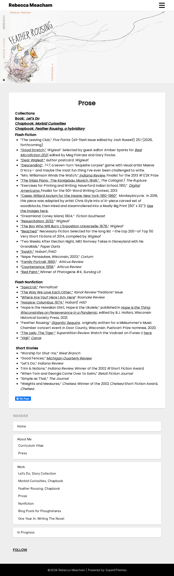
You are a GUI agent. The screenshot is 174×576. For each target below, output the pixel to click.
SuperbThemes (115, 570)
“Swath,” (27, 251)
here (148, 332)
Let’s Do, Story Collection (37, 473)
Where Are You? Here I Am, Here (48, 297)
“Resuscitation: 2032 (36, 221)
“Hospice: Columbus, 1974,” (42, 302)
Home (21, 426)
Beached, (29, 231)
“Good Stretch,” (33, 150)
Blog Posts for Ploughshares (39, 511)
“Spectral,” (29, 287)
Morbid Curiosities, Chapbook (40, 481)
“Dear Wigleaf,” (32, 160)
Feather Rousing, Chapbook (39, 488)
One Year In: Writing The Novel (41, 519)
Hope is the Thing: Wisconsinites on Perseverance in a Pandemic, (85, 310)
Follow (20, 550)
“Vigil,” (25, 338)
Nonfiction (26, 503)
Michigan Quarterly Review (69, 358)
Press (22, 453)
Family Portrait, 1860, (39, 261)
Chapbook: (50, 128)
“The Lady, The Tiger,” (38, 332)
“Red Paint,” (30, 271)
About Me (24, 439)
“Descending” (31, 165)
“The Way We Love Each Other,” (46, 292)
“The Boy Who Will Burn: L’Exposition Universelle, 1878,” (64, 226)
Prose (22, 496)
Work (21, 467)
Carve (36, 338)
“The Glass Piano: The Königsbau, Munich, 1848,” (60, 180)
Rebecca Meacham (30, 5)
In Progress (26, 532)
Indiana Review (92, 175)
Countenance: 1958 (37, 266)
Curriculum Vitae (31, 445)
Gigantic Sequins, (65, 322)
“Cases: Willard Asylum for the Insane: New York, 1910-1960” (68, 195)
